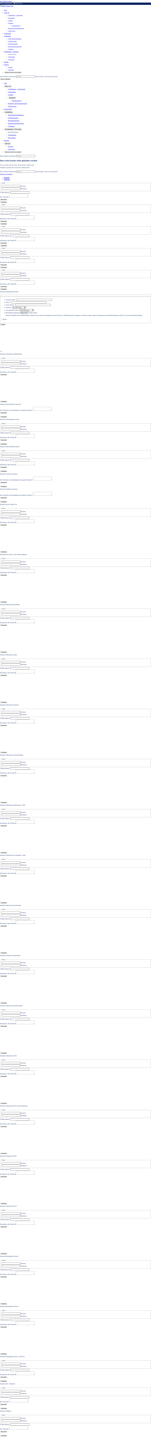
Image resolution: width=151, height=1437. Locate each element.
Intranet (10, 146)
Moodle (6, 140)
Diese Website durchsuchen (8, 76)
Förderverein (12, 106)
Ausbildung (8, 112)
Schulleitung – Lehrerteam (16, 89)
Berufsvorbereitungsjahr (16, 123)
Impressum (7, 177)
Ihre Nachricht (5, 197)
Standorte (12, 98)
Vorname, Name (11, 300)
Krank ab (9, 307)
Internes (7, 143)
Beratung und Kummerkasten (17, 103)
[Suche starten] (36, 156)
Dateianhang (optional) (12, 313)
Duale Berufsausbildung (16, 115)
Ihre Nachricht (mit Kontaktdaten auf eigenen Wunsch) (16, 410)
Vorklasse (11, 126)
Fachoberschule (13, 118)
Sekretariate (12, 92)
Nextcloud (11, 149)
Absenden (4, 199)
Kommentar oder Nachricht (8, 219)
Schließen (4, 202)
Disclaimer (6, 178)
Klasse (8, 302)
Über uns (8, 86)
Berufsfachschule (13, 120)
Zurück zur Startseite (6, 174)
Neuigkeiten (8, 109)
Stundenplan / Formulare (13, 129)
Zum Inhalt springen (6, 1)
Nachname (24, 189)
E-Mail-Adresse (5, 192)
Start (5, 83)
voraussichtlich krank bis (13, 310)
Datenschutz (7, 180)
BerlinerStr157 (17, 101)
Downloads (12, 138)
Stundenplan (12, 135)
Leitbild (10, 95)
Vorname (23, 186)
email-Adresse (10, 305)
